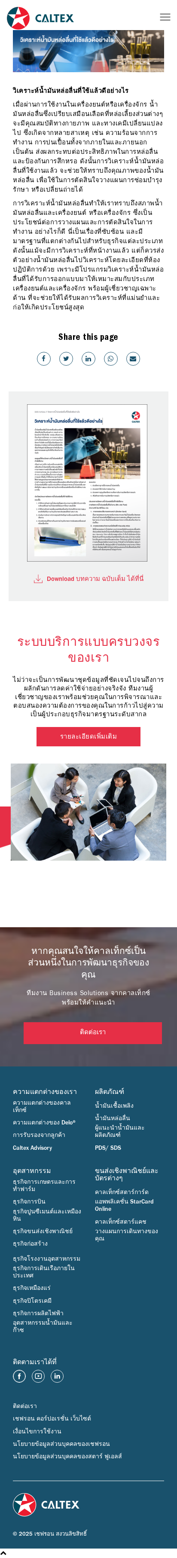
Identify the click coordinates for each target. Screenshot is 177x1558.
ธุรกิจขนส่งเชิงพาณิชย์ (43, 1231)
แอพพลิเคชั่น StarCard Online (124, 1205)
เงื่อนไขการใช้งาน (37, 1431)
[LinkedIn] (88, 359)
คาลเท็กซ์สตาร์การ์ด (122, 1192)
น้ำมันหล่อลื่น (112, 1118)
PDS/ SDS (108, 1148)
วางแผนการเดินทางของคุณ (126, 1235)
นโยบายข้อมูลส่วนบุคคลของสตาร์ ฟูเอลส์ (67, 1456)
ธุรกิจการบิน (29, 1201)
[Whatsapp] (111, 359)
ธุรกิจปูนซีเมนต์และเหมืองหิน (47, 1215)
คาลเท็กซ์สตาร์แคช (120, 1222)
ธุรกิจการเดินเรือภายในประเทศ (44, 1272)
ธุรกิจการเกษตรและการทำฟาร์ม (44, 1186)
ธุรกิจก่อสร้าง (30, 1243)
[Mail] (133, 359)
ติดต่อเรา (93, 1033)
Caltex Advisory (32, 1148)
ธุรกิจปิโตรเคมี (32, 1301)
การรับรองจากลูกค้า (39, 1135)
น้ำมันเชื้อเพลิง (114, 1106)
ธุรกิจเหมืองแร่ (32, 1288)
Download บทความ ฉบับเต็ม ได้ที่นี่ (95, 579)
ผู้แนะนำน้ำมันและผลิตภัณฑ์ (120, 1131)
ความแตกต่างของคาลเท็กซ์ (42, 1107)
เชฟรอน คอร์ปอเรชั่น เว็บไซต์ (52, 1418)
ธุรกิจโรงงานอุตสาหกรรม (46, 1259)
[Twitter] (66, 359)
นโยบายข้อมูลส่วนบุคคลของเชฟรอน (61, 1444)
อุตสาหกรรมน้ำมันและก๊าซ (43, 1327)
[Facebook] (44, 359)
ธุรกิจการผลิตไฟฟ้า (38, 1313)
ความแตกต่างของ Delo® (44, 1122)
